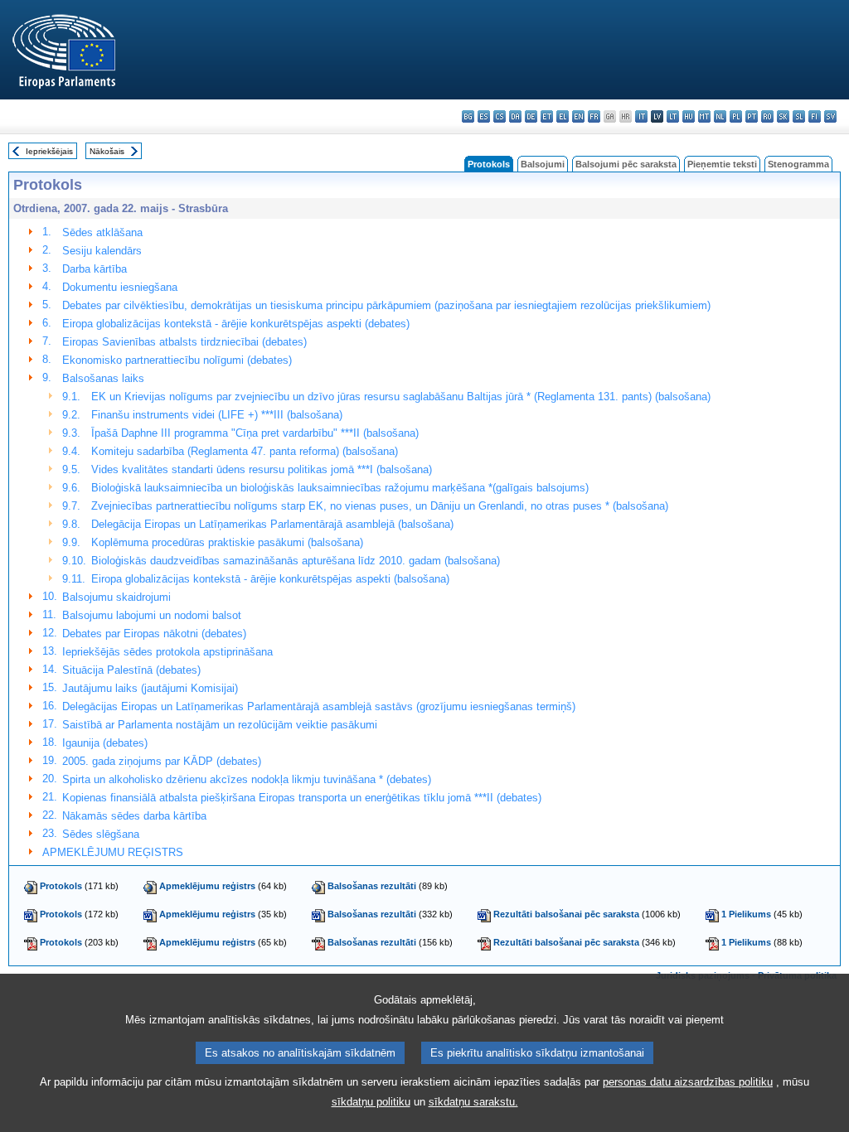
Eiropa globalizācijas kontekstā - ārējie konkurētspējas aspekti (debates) (236, 323)
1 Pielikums (746, 914)
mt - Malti (704, 116)
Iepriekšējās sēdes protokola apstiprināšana (167, 652)
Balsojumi (543, 164)
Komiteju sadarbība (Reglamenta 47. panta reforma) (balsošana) (244, 451)
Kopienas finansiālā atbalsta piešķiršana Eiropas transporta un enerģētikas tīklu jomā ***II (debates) (301, 797)
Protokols (61, 886)
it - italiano (641, 116)
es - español (484, 116)
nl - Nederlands (720, 116)
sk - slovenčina (783, 116)
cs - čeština (499, 116)
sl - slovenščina (799, 116)
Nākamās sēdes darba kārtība (134, 816)
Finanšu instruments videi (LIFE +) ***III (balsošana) (216, 415)
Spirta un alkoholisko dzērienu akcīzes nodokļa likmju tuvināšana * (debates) (246, 779)
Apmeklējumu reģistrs (207, 886)
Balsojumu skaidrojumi (116, 597)
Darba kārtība (94, 269)
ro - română (767, 116)
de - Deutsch (531, 116)
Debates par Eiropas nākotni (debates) (154, 633)
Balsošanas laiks (103, 378)
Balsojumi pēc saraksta (626, 164)
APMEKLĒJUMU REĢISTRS (112, 852)
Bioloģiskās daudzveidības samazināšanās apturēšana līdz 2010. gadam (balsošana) (295, 560)
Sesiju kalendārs (102, 250)
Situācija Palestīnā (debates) (131, 670)
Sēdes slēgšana (100, 834)
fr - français (594, 116)
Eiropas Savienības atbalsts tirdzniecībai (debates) (184, 342)
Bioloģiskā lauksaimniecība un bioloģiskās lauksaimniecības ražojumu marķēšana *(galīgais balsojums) (340, 487)
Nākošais (107, 151)
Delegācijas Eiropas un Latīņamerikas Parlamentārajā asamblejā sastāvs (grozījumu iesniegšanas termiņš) (318, 706)
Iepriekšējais (49, 151)
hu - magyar (688, 116)
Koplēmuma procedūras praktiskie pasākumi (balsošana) (227, 542)
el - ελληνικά (562, 116)
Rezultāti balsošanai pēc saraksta (566, 914)
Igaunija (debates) (105, 743)
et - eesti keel (547, 116)
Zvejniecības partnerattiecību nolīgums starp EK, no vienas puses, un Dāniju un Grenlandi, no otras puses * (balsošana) (379, 506)
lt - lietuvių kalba (673, 116)
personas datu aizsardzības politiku (688, 1082)
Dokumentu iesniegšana (119, 287)
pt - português (751, 116)
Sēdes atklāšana (102, 232)
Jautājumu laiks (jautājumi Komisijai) (150, 688)
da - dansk (515, 116)
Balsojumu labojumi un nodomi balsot (151, 615)
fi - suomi (814, 116)
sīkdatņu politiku (371, 1102)
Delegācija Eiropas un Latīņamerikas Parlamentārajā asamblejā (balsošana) (272, 524)
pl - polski (736, 116)
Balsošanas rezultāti (371, 886)
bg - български (468, 116)
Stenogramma (798, 164)
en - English (578, 116)
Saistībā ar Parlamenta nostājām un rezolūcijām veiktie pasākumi (219, 724)
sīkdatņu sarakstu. (473, 1102)
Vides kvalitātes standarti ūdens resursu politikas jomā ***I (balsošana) (261, 469)
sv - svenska (830, 116)
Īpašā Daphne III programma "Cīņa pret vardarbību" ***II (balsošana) (255, 433)
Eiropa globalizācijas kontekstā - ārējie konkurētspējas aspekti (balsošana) (270, 579)
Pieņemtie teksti (722, 164)
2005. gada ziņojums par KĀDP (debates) (161, 761)
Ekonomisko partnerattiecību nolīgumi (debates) (177, 360)
